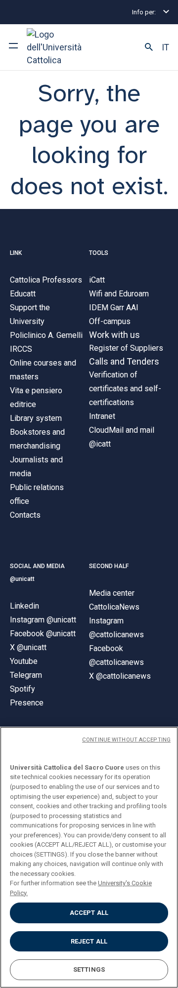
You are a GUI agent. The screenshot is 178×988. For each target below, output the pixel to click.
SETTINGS (89, 969)
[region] (89, 857)
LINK (16, 252)
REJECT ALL (89, 941)
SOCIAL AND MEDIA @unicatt (37, 572)
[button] (148, 47)
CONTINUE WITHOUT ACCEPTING (126, 740)
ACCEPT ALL (89, 912)
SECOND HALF (109, 566)
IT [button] (165, 47)
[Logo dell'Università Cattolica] (64, 47)
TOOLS (98, 252)
